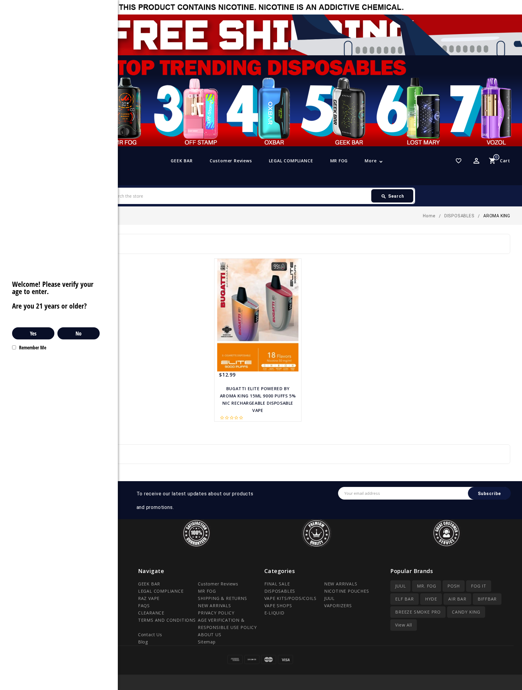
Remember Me (32, 347)
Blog (143, 642)
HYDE (431, 599)
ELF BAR (404, 599)
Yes (33, 333)
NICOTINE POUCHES (346, 591)
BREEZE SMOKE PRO (418, 612)
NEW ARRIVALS (214, 605)
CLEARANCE (151, 613)
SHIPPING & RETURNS (222, 598)
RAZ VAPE (149, 598)
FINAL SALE (277, 584)
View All (403, 625)
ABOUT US (209, 634)
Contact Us (150, 634)
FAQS (144, 605)
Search (392, 196)
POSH (453, 586)
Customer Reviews (231, 161)
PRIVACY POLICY (216, 613)
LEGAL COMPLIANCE (291, 161)
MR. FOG (426, 586)
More (370, 161)
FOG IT (478, 586)
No (79, 333)
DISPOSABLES (279, 591)
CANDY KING (466, 612)
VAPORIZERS (338, 605)
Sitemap (207, 642)
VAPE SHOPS (278, 605)
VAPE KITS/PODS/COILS (290, 598)
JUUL (329, 598)
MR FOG (339, 161)
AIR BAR (457, 599)
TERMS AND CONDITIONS (167, 620)
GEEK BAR (181, 161)
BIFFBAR (487, 599)
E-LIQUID (274, 613)
